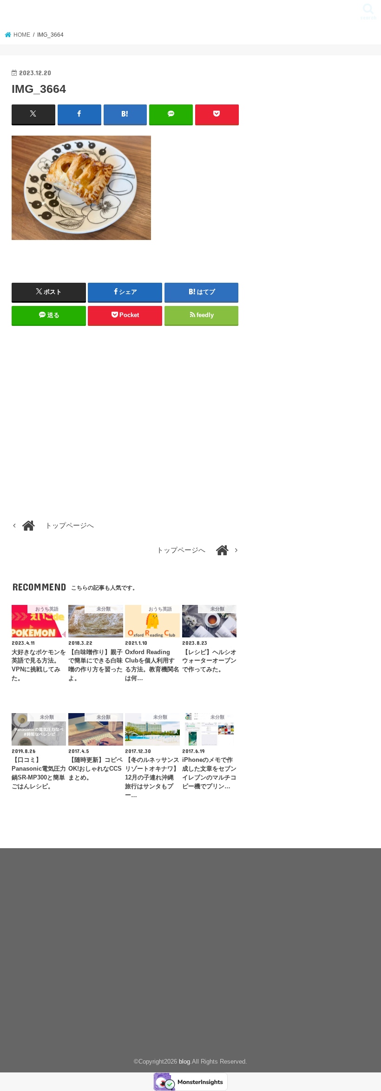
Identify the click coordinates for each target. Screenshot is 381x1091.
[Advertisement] (125, 424)
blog (190, 14)
